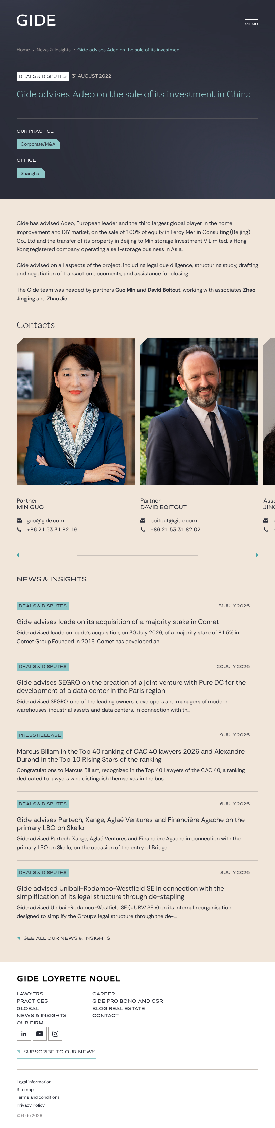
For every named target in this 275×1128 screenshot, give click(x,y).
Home (23, 49)
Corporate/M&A (38, 144)
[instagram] (55, 1034)
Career (103, 994)
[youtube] (40, 1034)
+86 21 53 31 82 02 (175, 529)
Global (28, 1008)
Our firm (30, 1023)
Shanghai (30, 173)
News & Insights (54, 49)
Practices (32, 1001)
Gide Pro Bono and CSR (127, 1001)
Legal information (34, 1082)
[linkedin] (24, 1034)
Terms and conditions (38, 1097)
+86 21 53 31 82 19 (52, 529)
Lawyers (30, 994)
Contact (105, 1015)
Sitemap (25, 1089)
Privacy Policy (31, 1105)
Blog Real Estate (118, 1008)
